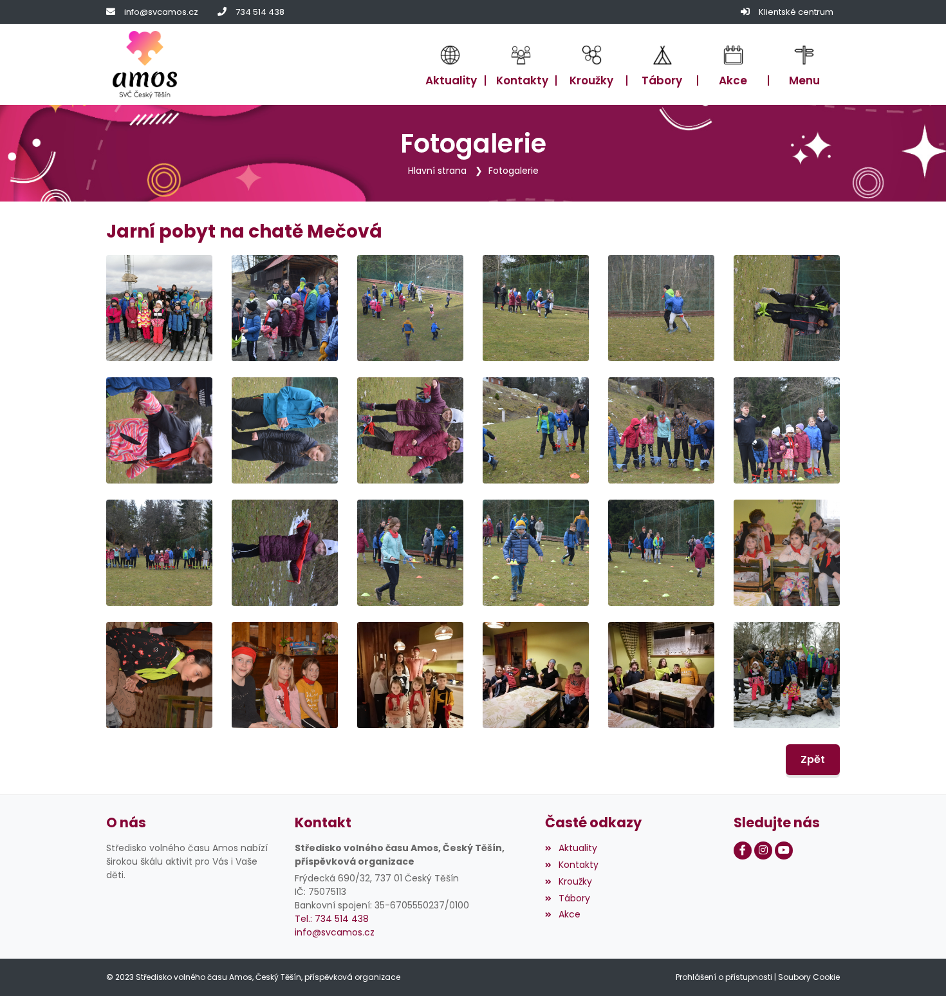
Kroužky (575, 881)
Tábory (574, 898)
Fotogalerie (513, 170)
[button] (804, 65)
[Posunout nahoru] (917, 967)
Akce (569, 914)
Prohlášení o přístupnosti (724, 977)
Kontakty (578, 864)
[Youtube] (784, 850)
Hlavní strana (437, 170)
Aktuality (578, 847)
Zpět (813, 759)
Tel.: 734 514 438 (332, 918)
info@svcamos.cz (161, 12)
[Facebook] (743, 850)
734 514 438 (260, 12)
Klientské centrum (796, 12)
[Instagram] (763, 850)
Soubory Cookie (809, 977)
